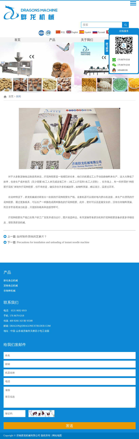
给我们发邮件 (15, 344)
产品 (52, 39)
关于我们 (87, 39)
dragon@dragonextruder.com (30, 326)
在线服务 (124, 31)
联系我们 (11, 302)
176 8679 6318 (123, 59)
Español (87, 32)
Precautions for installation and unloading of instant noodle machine (53, 242)
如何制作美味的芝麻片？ (32, 236)
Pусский (101, 32)
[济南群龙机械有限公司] (30, 12)
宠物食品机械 (11, 285)
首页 (17, 39)
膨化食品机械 (11, 280)
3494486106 (122, 70)
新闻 (18, 96)
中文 (62, 32)
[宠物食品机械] (69, 92)
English (74, 32)
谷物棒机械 (9, 290)
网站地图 (57, 435)
